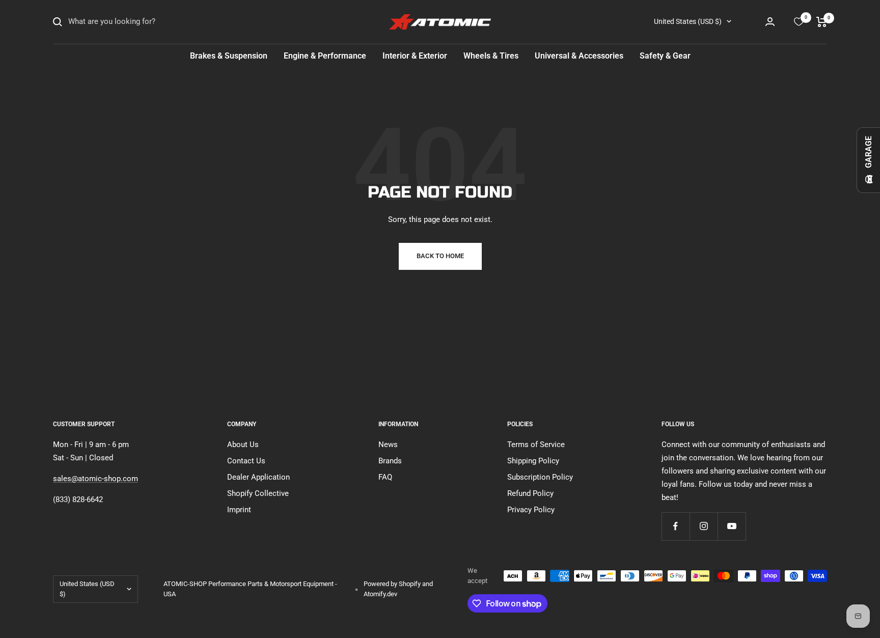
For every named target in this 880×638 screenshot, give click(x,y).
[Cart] (821, 22)
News (388, 444)
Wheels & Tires (490, 56)
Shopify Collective (258, 493)
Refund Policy (530, 493)
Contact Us (246, 460)
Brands (390, 460)
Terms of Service (536, 444)
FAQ (385, 477)
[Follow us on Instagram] (704, 526)
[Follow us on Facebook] (676, 526)
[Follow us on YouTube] (732, 526)
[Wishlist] (798, 21)
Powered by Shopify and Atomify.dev (398, 589)
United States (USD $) (688, 21)
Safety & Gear (665, 56)
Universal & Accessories (579, 56)
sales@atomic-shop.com (95, 478)
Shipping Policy (533, 460)
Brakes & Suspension (228, 56)
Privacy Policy (531, 509)
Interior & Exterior (414, 56)
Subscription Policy (540, 477)
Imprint (239, 509)
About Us (243, 444)
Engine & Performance (325, 56)
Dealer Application (258, 477)
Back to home (440, 256)
